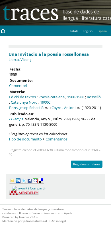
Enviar (36, 213)
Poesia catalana (51, 96)
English (87, 31)
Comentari (18, 85)
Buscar (23, 213)
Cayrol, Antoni (63, 107)
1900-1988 (75, 96)
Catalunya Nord (24, 102)
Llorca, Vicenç (20, 59)
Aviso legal (59, 221)
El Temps (16, 118)
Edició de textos (22, 96)
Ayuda (68, 213)
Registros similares (86, 164)
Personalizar (52, 213)
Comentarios (56, 139)
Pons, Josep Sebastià (26, 107)
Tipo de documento (25, 139)
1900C (45, 102)
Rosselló (94, 96)
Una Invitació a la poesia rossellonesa (49, 54)
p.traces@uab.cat (35, 221)
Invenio (24, 217)
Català (74, 31)
